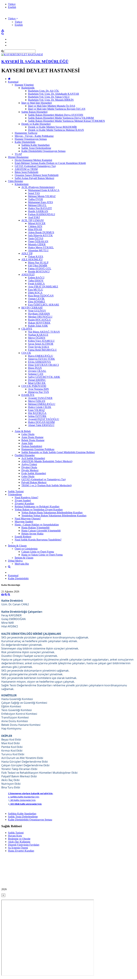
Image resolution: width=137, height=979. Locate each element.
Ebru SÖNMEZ (36, 301)
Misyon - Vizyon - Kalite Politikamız (34, 136)
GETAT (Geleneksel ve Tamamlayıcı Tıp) (43, 479)
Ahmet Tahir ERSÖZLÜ (41, 425)
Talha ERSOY (36, 280)
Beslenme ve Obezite (19, 838)
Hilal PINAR (35, 229)
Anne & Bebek (23, 431)
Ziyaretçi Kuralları (24, 503)
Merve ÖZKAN (36, 401)
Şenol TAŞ (34, 193)
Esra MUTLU (35, 289)
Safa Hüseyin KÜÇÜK (40, 235)
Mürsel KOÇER (36, 223)
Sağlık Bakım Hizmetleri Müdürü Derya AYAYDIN (55, 114)
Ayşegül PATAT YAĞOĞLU (43, 419)
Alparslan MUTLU (38, 250)
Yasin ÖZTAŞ (35, 238)
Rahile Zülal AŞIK (38, 325)
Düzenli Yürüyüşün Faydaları (23, 844)
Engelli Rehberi (23, 536)
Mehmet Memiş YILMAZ (42, 196)
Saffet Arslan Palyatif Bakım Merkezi (34, 178)
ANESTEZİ (27, 274)
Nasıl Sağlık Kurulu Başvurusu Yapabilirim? (38, 539)
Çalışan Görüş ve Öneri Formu (37, 551)
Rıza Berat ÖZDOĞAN (41, 295)
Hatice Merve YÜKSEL (41, 247)
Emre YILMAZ (36, 410)
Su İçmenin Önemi (18, 847)
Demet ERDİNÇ (37, 380)
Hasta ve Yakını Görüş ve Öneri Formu (42, 554)
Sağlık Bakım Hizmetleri (34, 111)
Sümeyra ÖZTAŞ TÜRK (41, 358)
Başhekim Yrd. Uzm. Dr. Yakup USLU (49, 96)
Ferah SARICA (36, 283)
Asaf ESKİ (34, 217)
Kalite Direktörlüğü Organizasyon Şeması (43, 151)
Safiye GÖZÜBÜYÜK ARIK (44, 377)
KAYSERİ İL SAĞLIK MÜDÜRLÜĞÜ (34, 61)
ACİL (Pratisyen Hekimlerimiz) (38, 187)
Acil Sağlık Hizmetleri (33, 458)
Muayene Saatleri (24, 521)
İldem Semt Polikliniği (26, 172)
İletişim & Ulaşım (17, 545)
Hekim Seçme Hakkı (32, 533)
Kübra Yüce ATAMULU (41, 340)
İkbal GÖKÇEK (37, 383)
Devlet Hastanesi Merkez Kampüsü (33, 160)
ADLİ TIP (27, 253)
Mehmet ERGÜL (37, 205)
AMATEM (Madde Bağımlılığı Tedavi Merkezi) (46, 461)
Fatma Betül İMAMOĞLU (42, 349)
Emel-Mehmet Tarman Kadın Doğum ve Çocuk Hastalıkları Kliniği (50, 163)
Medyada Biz (22, 563)
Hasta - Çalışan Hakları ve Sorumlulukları (37, 524)
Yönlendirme (15, 494)
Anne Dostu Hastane (32, 437)
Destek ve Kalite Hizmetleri (36, 124)
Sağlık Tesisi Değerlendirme (36, 148)
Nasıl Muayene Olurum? (28, 518)
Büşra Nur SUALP (38, 262)
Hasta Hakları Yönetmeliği (35, 527)
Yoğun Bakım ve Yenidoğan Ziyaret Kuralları (39, 509)
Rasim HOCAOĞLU (39, 319)
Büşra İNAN (35, 367)
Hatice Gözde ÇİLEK (39, 407)
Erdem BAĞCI (36, 277)
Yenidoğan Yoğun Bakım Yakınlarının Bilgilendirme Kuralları (53, 515)
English (12, 7)
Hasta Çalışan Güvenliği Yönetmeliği (41, 530)
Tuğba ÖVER (35, 199)
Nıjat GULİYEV (37, 310)
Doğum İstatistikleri (31, 446)
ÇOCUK (26, 352)
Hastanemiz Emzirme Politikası (37, 449)
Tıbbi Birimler (15, 181)
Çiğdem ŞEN (35, 226)
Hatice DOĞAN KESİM (41, 422)
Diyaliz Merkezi (29, 470)
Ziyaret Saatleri (23, 500)
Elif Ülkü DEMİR (37, 265)
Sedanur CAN (35, 374)
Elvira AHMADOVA (39, 361)
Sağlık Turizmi (16, 491)
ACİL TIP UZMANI (32, 220)
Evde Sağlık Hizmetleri (33, 473)
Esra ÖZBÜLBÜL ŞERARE (43, 304)
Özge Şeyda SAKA (38, 346)
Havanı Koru (15, 835)
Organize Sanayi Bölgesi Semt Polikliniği (36, 175)
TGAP (18, 154)
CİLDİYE (26, 328)
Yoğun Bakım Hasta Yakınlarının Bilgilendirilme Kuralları (52, 512)
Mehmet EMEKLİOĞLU (41, 404)
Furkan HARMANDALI (41, 214)
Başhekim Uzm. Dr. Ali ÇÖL (43, 90)
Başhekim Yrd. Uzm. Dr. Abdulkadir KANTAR (53, 93)
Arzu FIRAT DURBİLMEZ (43, 286)
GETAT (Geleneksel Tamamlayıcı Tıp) (35, 166)
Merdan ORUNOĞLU (40, 316)
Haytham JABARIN (39, 313)
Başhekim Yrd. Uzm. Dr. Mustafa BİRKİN (51, 99)
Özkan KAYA (35, 256)
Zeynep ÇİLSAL (37, 371)
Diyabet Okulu (29, 467)
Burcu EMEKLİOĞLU (40, 355)
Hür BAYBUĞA (37, 413)
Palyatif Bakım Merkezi (33, 482)
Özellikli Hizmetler (25, 455)
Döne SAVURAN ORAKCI (43, 364)
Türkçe (12, 4)
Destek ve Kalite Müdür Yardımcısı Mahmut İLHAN (56, 130)
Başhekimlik (28, 87)
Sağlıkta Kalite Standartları (35, 145)
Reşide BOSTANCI (38, 271)
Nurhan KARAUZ (38, 334)
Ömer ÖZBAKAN (38, 241)
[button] (13, 18)
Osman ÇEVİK (36, 298)
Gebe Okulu (27, 434)
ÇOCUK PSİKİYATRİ (33, 386)
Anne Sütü (27, 443)
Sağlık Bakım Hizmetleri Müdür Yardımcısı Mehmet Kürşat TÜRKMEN (66, 120)
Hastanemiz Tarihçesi (26, 133)
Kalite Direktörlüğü (25, 142)
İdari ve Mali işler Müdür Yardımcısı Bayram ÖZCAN (56, 108)
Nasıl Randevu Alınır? (26, 497)
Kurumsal (13, 81)
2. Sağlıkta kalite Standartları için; (23, 797)
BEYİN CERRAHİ (31, 307)
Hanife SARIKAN (38, 211)
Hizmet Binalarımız (18, 157)
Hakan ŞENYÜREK (39, 322)
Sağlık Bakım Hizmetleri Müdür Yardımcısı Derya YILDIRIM (61, 117)
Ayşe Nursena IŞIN (38, 389)
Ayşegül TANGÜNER (40, 398)
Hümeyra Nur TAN (38, 392)
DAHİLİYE (27, 395)
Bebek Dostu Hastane (32, 440)
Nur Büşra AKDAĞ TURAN (44, 331)
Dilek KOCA (35, 292)
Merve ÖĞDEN (36, 337)
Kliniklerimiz (22, 184)
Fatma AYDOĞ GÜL (39, 268)
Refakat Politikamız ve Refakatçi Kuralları (37, 506)
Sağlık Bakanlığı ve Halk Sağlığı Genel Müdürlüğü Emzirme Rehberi (58, 452)
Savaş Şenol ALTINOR (40, 343)
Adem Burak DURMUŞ (41, 232)
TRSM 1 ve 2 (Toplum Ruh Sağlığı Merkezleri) (46, 485)
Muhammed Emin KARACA (43, 190)
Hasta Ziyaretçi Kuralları (21, 850)
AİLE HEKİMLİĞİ (31, 259)
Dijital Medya (15, 560)
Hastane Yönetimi (24, 84)
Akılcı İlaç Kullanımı (19, 841)
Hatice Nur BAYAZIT (40, 208)
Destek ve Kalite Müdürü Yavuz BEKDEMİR (52, 127)
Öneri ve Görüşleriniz (26, 548)
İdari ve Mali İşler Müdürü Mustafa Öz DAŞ (51, 105)
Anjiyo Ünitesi (29, 464)
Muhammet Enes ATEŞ (40, 202)
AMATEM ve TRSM (26, 169)
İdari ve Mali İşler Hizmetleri (36, 102)
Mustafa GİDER (37, 244)
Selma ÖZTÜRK (37, 416)
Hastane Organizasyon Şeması (31, 139)
